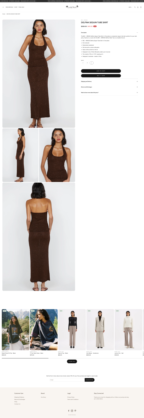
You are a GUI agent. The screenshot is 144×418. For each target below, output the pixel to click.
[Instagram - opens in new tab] (72, 411)
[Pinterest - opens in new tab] (75, 411)
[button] (3, 7)
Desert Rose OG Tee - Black (9, 353)
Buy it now (101, 75)
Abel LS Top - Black (63, 353)
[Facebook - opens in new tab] (69, 411)
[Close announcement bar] (142, 1)
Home (3, 14)
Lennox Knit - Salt (119, 353)
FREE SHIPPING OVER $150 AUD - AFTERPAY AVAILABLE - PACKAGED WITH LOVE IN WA (69, 1)
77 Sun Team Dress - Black (36, 353)
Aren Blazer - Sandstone (92, 353)
